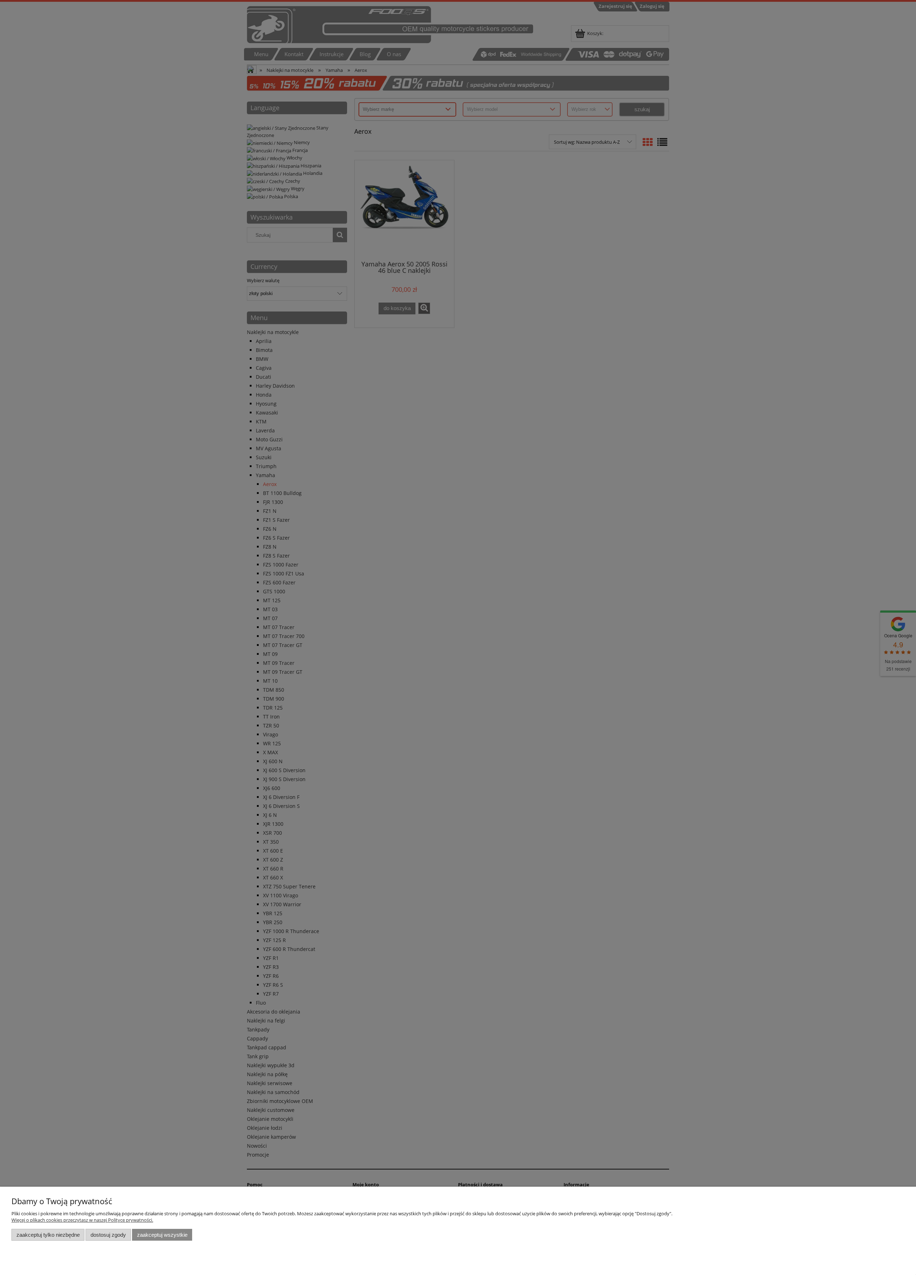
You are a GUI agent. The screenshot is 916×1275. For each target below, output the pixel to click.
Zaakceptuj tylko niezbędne (48, 1235)
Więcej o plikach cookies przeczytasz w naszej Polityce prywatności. (82, 1220)
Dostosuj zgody (108, 1235)
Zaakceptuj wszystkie (162, 1235)
